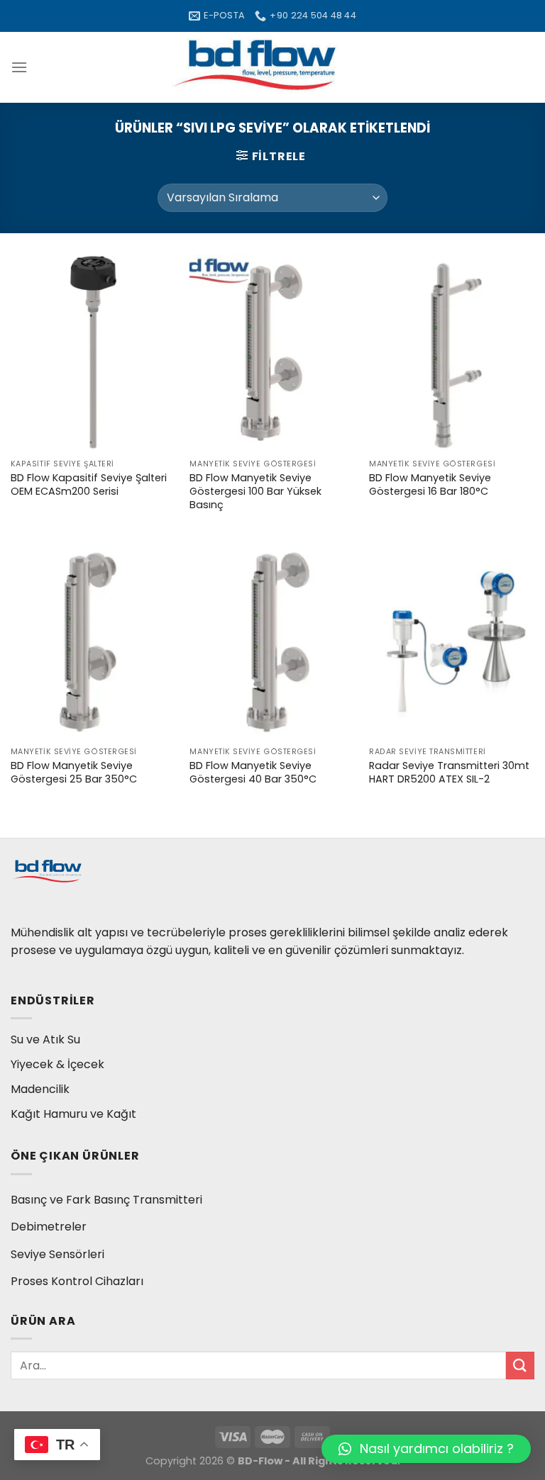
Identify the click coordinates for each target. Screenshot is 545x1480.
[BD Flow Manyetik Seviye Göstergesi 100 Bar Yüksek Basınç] (272, 353)
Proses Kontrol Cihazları (77, 1281)
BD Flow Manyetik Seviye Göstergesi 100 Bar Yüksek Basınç (255, 491)
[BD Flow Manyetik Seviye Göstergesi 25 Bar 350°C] (93, 641)
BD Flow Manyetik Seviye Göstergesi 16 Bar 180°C (430, 484)
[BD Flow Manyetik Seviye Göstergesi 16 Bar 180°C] (451, 353)
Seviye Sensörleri (57, 1254)
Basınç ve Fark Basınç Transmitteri (106, 1200)
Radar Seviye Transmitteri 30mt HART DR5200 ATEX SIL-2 (449, 772)
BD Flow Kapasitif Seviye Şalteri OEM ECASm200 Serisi (89, 484)
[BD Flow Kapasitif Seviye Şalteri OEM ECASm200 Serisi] (93, 353)
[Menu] (19, 67)
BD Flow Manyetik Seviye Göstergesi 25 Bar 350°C (74, 772)
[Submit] (520, 1365)
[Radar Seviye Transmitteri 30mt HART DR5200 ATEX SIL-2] (451, 641)
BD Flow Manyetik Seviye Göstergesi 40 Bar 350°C (252, 772)
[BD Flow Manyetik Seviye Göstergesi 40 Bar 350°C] (272, 641)
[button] (426, 1449)
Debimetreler (49, 1226)
